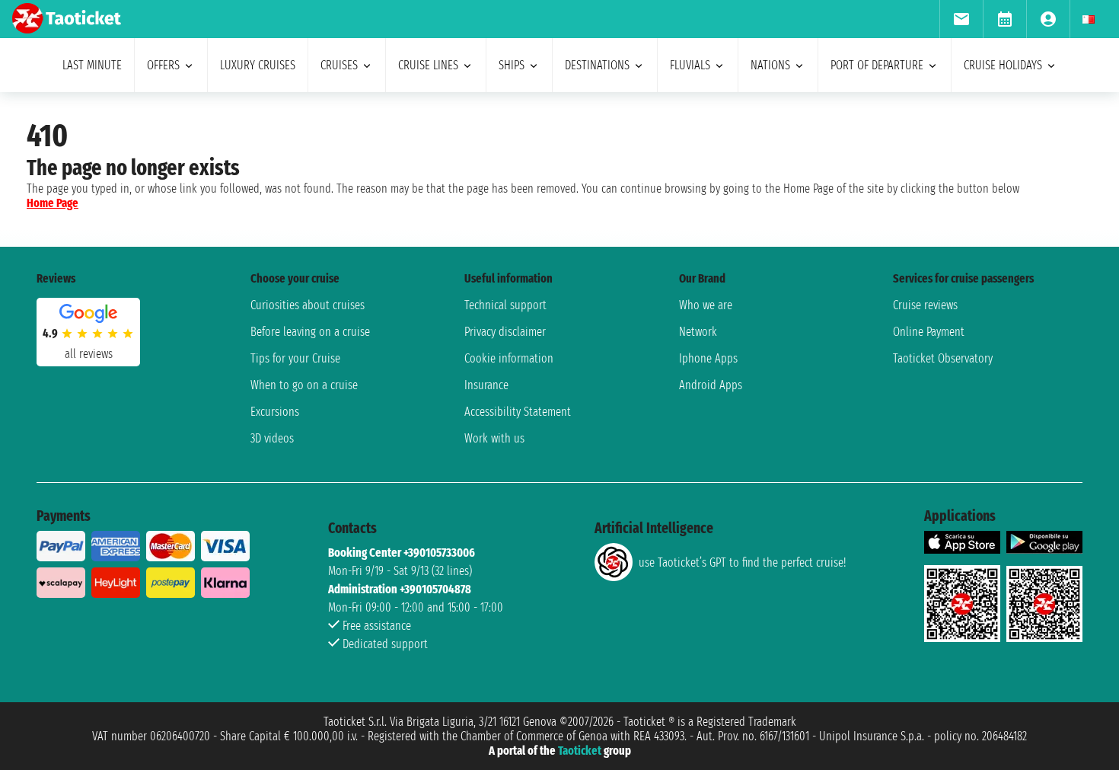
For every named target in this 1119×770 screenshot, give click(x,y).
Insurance (486, 385)
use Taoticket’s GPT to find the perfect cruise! (742, 562)
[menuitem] (961, 19)
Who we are (705, 305)
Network (698, 331)
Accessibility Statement (517, 411)
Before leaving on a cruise (310, 331)
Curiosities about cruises (307, 305)
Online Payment (928, 331)
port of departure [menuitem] (876, 65)
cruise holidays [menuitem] (1003, 65)
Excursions (274, 411)
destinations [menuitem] (597, 65)
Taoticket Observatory (943, 358)
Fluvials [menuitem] (690, 65)
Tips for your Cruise (295, 358)
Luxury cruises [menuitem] (257, 65)
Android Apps (710, 385)
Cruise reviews (925, 305)
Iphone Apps (708, 358)
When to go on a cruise (304, 385)
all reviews (89, 354)
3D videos (272, 438)
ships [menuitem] (511, 65)
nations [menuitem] (770, 65)
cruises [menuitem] (339, 65)
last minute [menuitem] (92, 65)
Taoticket (579, 750)
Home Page (52, 203)
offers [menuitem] (163, 65)
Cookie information (508, 358)
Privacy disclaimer (505, 331)
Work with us (494, 438)
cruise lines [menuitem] (428, 65)
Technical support (505, 305)
